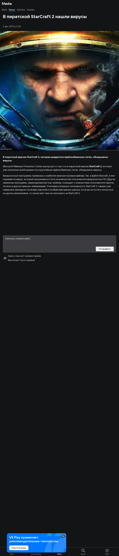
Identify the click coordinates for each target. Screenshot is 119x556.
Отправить (105, 249)
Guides (31, 9)
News (12, 9)
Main (4, 9)
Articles (21, 9)
